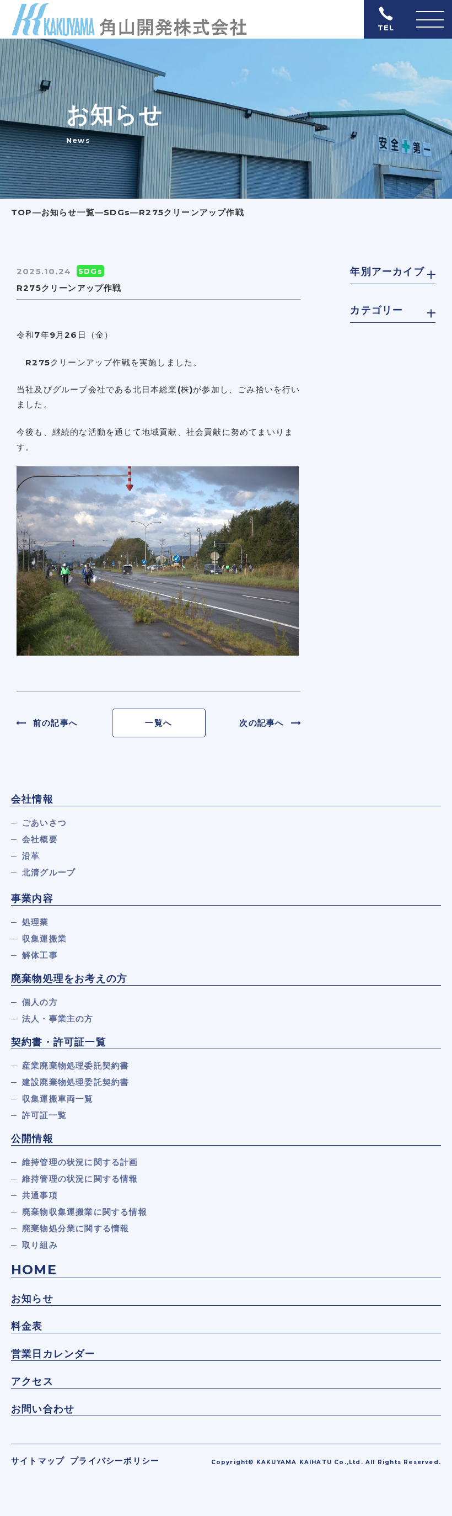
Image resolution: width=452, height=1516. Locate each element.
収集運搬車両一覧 (58, 1098)
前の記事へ (55, 722)
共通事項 (40, 1195)
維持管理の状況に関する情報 (80, 1178)
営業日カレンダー (53, 1354)
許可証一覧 (44, 1115)
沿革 (31, 855)
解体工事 (40, 955)
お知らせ (32, 1298)
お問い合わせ (42, 1409)
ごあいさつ (44, 822)
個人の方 (40, 1002)
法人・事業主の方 (58, 1018)
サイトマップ (37, 1460)
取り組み (40, 1245)
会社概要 (40, 839)
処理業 (35, 922)
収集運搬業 (44, 938)
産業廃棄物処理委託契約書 (75, 1065)
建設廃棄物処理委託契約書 (75, 1082)
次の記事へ (261, 722)
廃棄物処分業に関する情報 (75, 1228)
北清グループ (49, 872)
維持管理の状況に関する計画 (80, 1162)
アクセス (32, 1381)
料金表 (27, 1326)
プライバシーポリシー (114, 1460)
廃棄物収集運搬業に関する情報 (84, 1211)
